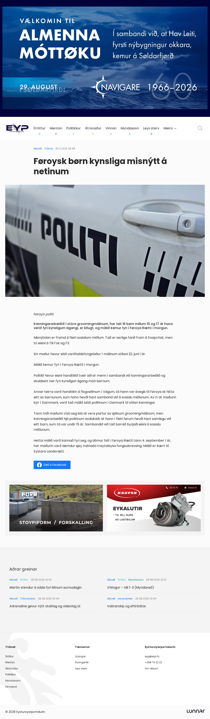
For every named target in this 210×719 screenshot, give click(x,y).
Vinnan (110, 128)
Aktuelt (38, 148)
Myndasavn (130, 128)
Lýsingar (80, 656)
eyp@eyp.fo (152, 656)
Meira (167, 128)
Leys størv (151, 128)
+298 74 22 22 (153, 662)
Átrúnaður (93, 128)
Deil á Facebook (55, 465)
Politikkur (73, 128)
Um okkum (151, 668)
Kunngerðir (82, 662)
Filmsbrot (11, 686)
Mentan (56, 128)
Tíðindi (48, 148)
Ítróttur (39, 128)
